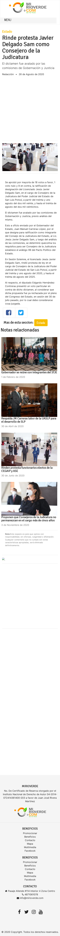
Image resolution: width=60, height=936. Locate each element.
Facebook (30, 850)
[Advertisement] (30, 108)
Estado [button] (41, 322)
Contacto (30, 840)
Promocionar (30, 833)
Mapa (30, 843)
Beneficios (30, 836)
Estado (7, 31)
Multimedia (30, 847)
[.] (3, 559)
